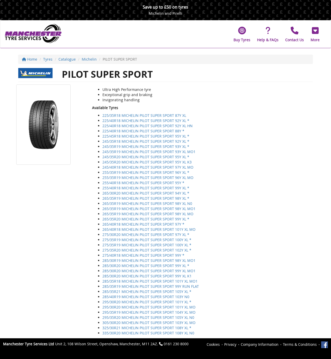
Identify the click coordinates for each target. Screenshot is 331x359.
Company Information (260, 344)
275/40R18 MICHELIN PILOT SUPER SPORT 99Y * (143, 255)
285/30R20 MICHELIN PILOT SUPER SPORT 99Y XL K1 (147, 276)
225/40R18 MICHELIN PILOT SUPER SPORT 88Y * (143, 130)
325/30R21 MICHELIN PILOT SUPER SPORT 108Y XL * (146, 327)
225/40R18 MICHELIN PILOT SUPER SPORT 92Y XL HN (147, 125)
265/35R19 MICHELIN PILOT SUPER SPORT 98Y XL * (145, 198)
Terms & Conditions (300, 344)
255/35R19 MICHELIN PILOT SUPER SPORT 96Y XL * (145, 172)
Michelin (89, 59)
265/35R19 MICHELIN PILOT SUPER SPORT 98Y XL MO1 (148, 208)
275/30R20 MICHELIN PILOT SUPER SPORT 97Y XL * (145, 234)
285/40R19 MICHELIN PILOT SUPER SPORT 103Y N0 (145, 296)
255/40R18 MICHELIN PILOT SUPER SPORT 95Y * (143, 182)
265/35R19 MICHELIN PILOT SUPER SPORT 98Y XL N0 (147, 203)
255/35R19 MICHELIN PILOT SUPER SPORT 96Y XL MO (147, 177)
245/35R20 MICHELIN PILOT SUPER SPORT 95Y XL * (145, 156)
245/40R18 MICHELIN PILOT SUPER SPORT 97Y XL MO (147, 167)
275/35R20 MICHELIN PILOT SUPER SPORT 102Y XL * (146, 250)
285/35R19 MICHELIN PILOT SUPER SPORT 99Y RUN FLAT (150, 286)
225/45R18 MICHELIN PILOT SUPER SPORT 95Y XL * (145, 136)
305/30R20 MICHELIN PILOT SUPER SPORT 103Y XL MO (148, 322)
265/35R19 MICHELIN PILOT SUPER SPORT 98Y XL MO (147, 213)
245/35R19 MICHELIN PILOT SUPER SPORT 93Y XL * (145, 146)
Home (31, 59)
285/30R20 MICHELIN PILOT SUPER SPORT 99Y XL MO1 (148, 270)
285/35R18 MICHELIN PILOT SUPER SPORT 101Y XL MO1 (150, 281)
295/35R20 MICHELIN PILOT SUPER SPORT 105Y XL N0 (148, 317)
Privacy (230, 344)
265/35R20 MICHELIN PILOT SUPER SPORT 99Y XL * (145, 219)
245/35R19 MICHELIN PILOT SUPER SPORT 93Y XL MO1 (148, 151)
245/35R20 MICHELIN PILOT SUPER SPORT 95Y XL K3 (147, 162)
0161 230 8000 (176, 343)
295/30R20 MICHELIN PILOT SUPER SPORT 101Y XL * (146, 301)
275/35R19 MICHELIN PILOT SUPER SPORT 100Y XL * (146, 239)
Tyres (47, 59)
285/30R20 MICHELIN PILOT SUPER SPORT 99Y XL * (145, 265)
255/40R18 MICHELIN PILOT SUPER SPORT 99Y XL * (145, 187)
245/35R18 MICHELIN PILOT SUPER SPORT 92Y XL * (145, 141)
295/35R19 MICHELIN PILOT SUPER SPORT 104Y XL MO (148, 312)
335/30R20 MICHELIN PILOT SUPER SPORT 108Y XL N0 (148, 333)
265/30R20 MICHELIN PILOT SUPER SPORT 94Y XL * (145, 193)
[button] (315, 34)
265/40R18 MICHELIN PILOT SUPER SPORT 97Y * (143, 224)
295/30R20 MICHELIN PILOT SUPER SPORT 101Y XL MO (148, 307)
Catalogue (67, 59)
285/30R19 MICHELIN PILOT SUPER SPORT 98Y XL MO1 (148, 260)
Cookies (213, 344)
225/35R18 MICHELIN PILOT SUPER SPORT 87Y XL (144, 115)
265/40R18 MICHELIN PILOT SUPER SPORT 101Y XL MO (148, 229)
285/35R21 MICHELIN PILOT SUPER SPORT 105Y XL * (146, 291)
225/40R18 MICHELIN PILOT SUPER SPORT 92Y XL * (145, 120)
